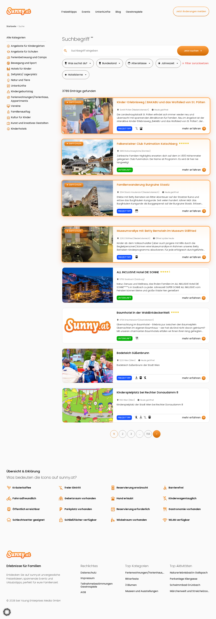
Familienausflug (20, 111)
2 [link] (122, 434)
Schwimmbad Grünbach (185, 584)
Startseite (11, 26)
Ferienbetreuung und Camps (29, 57)
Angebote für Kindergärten (28, 46)
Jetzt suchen (193, 50)
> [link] (156, 434)
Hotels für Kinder (21, 68)
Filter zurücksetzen (197, 63)
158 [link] (148, 434)
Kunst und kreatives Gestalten (29, 123)
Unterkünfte (18, 86)
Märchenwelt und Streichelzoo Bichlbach (189, 591)
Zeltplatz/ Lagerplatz (24, 74)
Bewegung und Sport (24, 63)
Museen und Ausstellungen (141, 591)
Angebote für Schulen (24, 51)
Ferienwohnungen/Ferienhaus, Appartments (30, 99)
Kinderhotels (19, 128)
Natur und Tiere (20, 80)
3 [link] (131, 434)
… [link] (139, 434)
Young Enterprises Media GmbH (40, 600)
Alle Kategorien (15, 37)
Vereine (16, 106)
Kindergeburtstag (22, 91)
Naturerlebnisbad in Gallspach (189, 572)
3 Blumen (131, 584)
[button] (7, 612)
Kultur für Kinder (21, 117)
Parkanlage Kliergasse (183, 578)
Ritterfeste (132, 578)
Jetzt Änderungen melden (191, 11)
